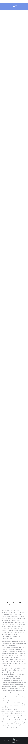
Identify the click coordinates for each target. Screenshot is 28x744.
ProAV (4, 41)
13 (9, 605)
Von (11, 42)
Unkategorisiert (10, 390)
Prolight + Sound (10, 41)
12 (23, 603)
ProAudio (5, 105)
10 (16, 603)
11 (20, 603)
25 (15, 605)
